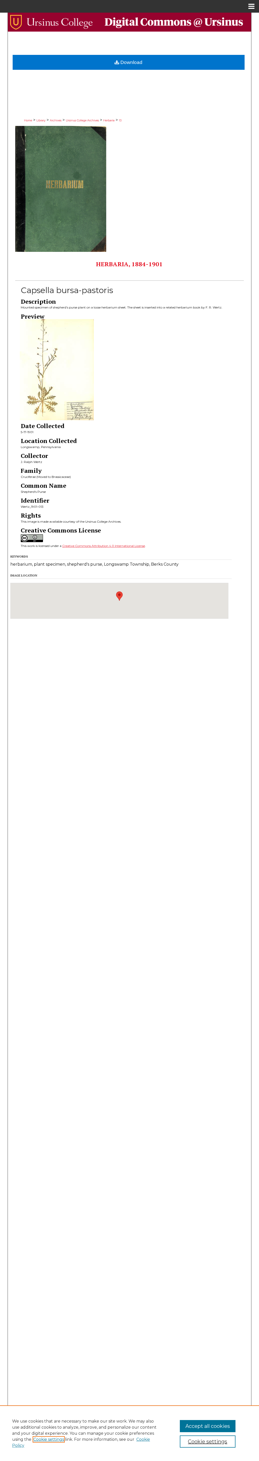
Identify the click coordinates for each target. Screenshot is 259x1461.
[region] (129, 1433)
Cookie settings (48, 1439)
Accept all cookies (207, 1426)
